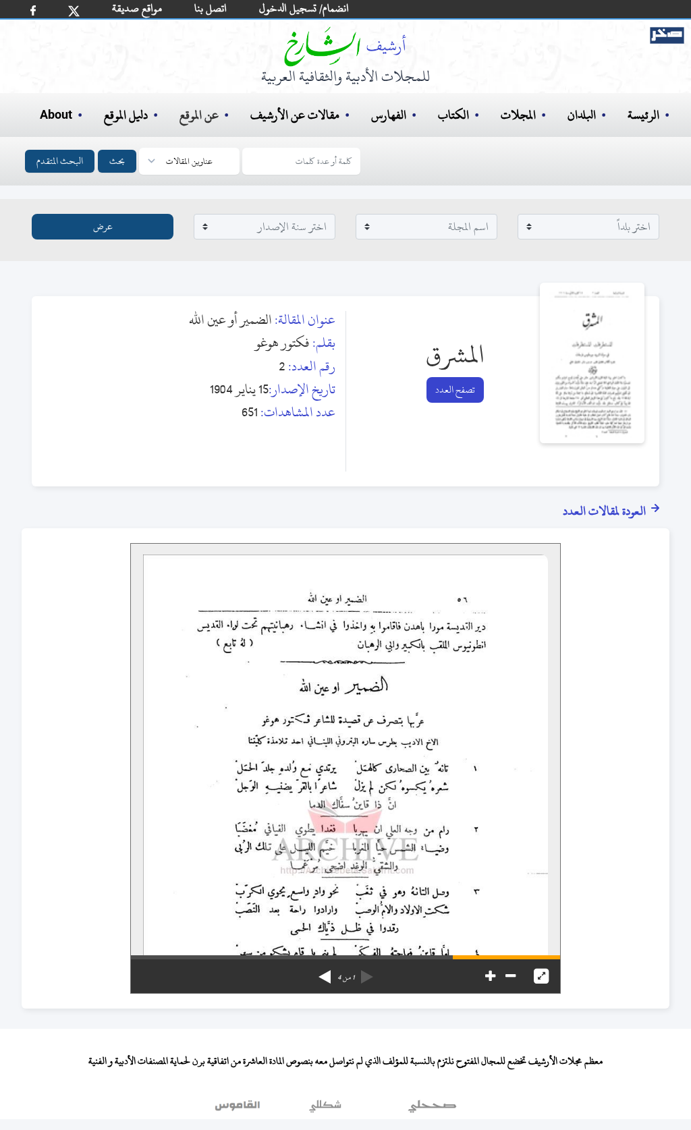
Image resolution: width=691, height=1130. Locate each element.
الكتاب (453, 115)
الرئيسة (643, 115)
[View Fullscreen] (541, 976)
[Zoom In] (490, 976)
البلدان (582, 115)
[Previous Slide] (367, 972)
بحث (117, 161)
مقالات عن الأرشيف (294, 115)
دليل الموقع (126, 115)
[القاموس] (239, 1109)
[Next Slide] (325, 972)
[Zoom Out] (510, 976)
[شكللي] (325, 1109)
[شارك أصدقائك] (33, 10)
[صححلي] (432, 1109)
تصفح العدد (455, 389)
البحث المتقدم (59, 161)
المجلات (518, 115)
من (345, 977)
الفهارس (388, 115)
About (56, 115)
